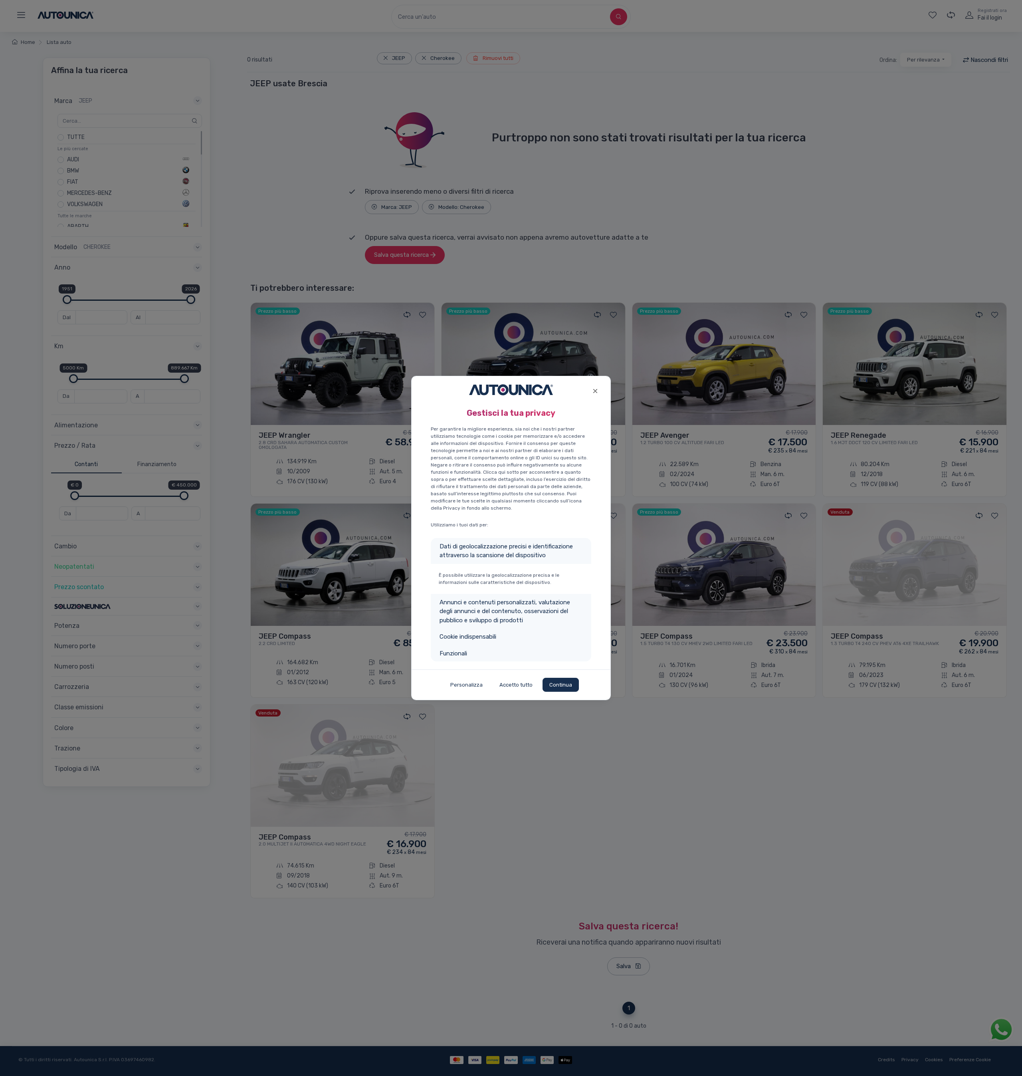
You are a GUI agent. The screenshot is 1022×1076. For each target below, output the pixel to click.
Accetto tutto (516, 685)
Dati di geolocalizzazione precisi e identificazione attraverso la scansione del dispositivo (506, 551)
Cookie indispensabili (468, 636)
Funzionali (453, 653)
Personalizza (466, 685)
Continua (560, 685)
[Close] (595, 390)
